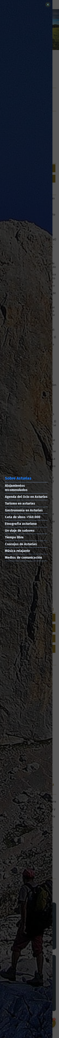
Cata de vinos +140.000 (22, 517)
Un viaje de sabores (20, 530)
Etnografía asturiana (21, 524)
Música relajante (17, 551)
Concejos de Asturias (21, 544)
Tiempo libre (14, 537)
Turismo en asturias (20, 503)
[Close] (47, 4)
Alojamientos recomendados (16, 488)
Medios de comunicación (23, 557)
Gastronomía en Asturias (24, 510)
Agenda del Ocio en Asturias (26, 497)
